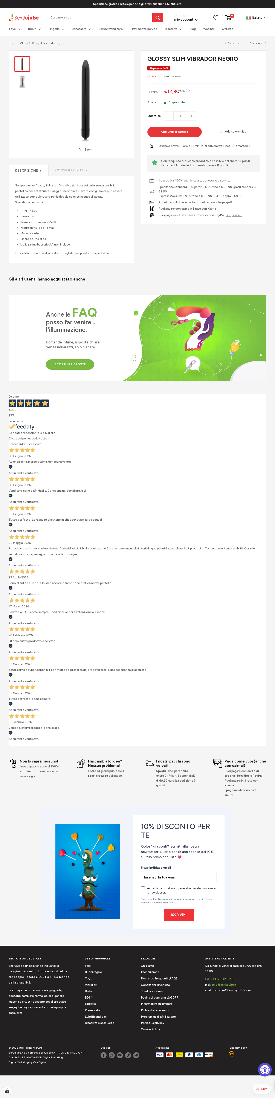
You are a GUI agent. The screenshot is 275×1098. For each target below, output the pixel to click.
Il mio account (183, 20)
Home (12, 43)
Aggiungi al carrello (174, 132)
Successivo (256, 43)
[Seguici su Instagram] (112, 1055)
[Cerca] (157, 17)
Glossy (24, 43)
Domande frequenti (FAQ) (159, 978)
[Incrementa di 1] (191, 116)
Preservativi (93, 1010)
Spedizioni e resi (152, 991)
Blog (192, 29)
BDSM (32, 29)
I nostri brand (150, 972)
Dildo (88, 991)
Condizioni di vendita (155, 985)
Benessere (79, 29)
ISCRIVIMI (178, 915)
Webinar (208, 29)
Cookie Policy (150, 1029)
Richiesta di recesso (155, 1010)
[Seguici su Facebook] (104, 1055)
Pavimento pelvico (144, 29)
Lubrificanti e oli (96, 1017)
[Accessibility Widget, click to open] (265, 1070)
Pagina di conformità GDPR (160, 997)
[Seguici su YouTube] (120, 1055)
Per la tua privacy (152, 1023)
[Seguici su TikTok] (128, 1055)
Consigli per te (71, 170)
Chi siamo (147, 966)
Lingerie (54, 29)
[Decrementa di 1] (168, 116)
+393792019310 (221, 979)
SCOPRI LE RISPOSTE (70, 364)
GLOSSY (152, 76)
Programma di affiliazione (158, 1017)
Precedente (235, 43)
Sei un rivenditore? (111, 29)
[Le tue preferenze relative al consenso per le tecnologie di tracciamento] (7, 1091)
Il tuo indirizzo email (156, 867)
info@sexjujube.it (224, 985)
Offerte (227, 29)
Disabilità (171, 29)
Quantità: (154, 116)
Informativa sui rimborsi (157, 1004)
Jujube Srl (49, 1052)
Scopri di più (234, 215)
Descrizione (28, 170)
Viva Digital (39, 1062)
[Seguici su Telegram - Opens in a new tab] (136, 1055)
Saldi (88, 966)
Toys (12, 29)
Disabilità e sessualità (99, 1023)
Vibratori (91, 985)
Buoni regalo (93, 972)
